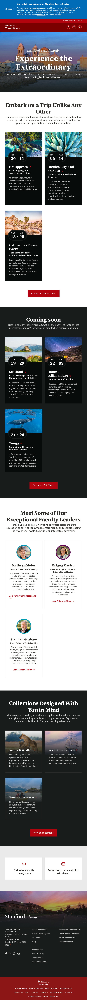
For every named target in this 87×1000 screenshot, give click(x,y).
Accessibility (37, 949)
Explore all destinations (43, 293)
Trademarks (44, 992)
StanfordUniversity (43, 983)
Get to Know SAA (39, 929)
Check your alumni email (69, 933)
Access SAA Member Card (69, 929)
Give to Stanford (66, 941)
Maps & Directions (36, 988)
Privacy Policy (38, 953)
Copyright (35, 992)
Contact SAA (37, 937)
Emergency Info (66, 988)
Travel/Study (12, 28)
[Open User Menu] (80, 27)
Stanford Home (21, 988)
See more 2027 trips (45, 485)
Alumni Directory (69, 21)
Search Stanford (51, 988)
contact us (41, 14)
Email (79, 21)
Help (34, 941)
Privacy (27, 992)
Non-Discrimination (56, 992)
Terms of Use (37, 957)
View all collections (43, 833)
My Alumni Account (67, 937)
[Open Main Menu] (74, 27)
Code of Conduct (39, 961)
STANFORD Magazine (41, 933)
